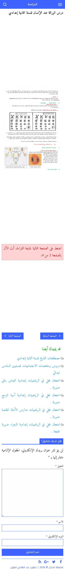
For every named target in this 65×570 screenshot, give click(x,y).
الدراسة (32, 4)
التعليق (59, 466)
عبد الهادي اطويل (19, 567)
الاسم (59, 521)
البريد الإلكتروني (54, 536)
